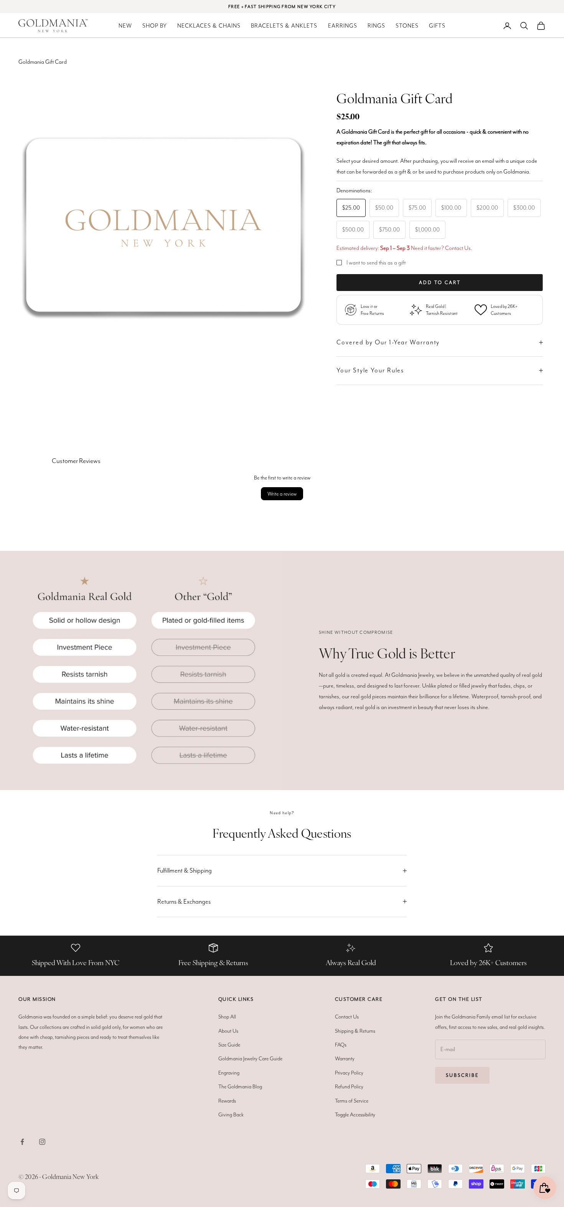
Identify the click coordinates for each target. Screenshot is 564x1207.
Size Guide (229, 1044)
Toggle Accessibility (355, 1114)
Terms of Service (351, 1100)
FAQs (340, 1044)
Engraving (228, 1072)
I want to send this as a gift (376, 262)
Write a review (282, 493)
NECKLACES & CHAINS (209, 25)
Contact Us (458, 248)
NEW (125, 25)
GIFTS (437, 25)
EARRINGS (342, 25)
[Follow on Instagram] (42, 1142)
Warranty (345, 1058)
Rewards (227, 1100)
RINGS (376, 25)
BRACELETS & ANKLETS (284, 25)
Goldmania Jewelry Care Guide (250, 1058)
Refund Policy (349, 1086)
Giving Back (231, 1114)
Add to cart (440, 282)
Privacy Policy (349, 1072)
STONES (407, 25)
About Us (228, 1030)
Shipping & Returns (355, 1030)
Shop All (227, 1016)
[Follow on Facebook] (22, 1142)
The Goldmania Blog (240, 1086)
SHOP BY (154, 25)
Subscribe (462, 1075)
